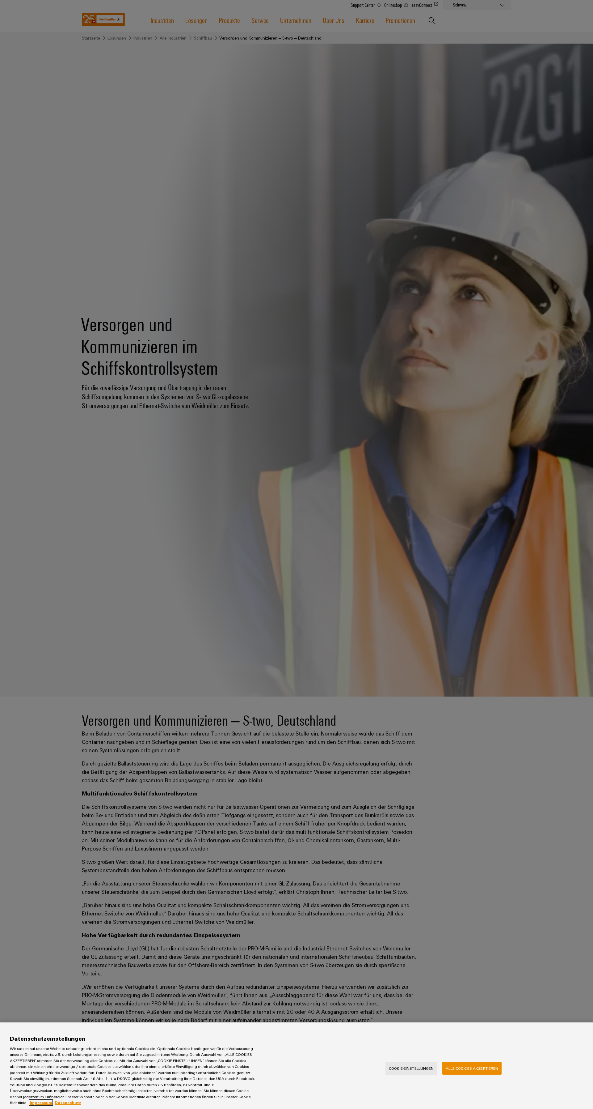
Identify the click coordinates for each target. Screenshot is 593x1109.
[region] (296, 1065)
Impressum (41, 1102)
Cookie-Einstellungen (411, 1068)
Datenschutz (68, 1102)
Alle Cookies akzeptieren (472, 1068)
